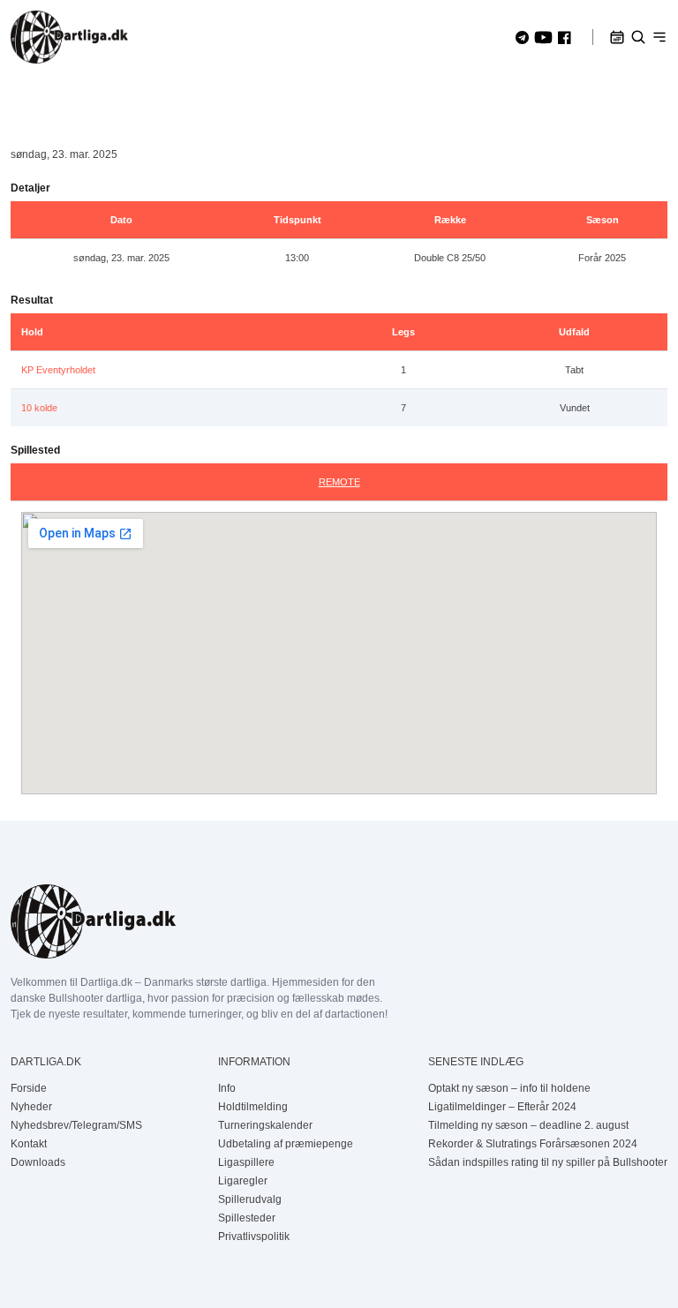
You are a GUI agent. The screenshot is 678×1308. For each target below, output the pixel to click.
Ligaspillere (246, 1162)
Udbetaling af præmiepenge (285, 1144)
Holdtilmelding (253, 1107)
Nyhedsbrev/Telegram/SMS (76, 1125)
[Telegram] (522, 37)
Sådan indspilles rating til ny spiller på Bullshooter (547, 1162)
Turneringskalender (265, 1125)
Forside (29, 1088)
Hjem (23, 98)
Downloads (38, 1162)
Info (227, 1088)
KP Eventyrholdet (58, 370)
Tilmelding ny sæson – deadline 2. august (528, 1125)
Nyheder (31, 1107)
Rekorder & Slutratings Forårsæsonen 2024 (532, 1144)
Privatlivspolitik (254, 1236)
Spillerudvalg (250, 1199)
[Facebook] (564, 37)
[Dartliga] (69, 37)
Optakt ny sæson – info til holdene (509, 1088)
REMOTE (339, 482)
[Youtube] (543, 37)
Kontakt (29, 1144)
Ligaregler (242, 1181)
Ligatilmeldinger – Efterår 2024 (502, 1107)
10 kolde (39, 407)
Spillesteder (246, 1218)
